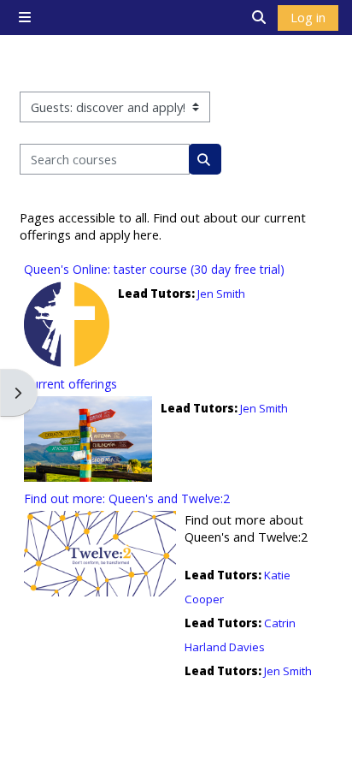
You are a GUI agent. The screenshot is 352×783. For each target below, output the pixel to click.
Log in (308, 17)
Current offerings (70, 384)
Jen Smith (221, 293)
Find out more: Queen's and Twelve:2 (127, 498)
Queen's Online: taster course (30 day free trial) (154, 269)
